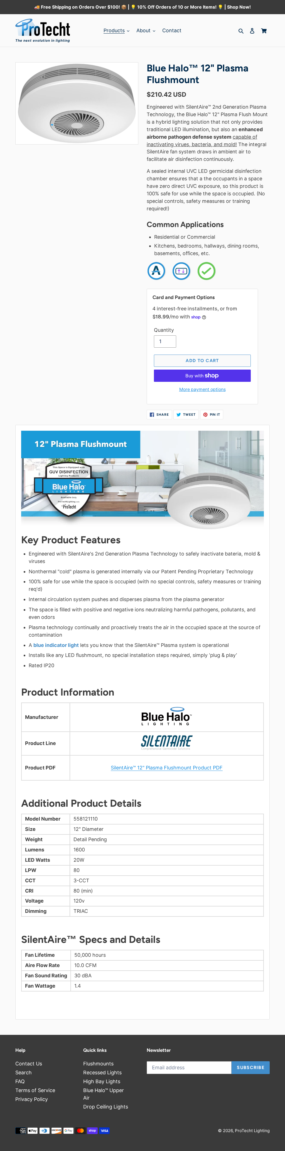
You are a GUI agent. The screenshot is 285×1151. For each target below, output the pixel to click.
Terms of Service (35, 1090)
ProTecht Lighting (252, 1130)
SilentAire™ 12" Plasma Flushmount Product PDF (167, 768)
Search (23, 1072)
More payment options (202, 389)
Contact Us (28, 1064)
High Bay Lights (101, 1081)
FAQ (20, 1081)
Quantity (164, 330)
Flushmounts (98, 1064)
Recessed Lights (102, 1072)
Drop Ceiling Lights (105, 1107)
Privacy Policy (31, 1099)
